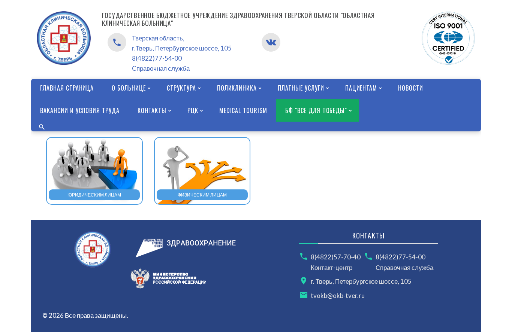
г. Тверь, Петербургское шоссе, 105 (361, 281)
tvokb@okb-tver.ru (338, 295)
